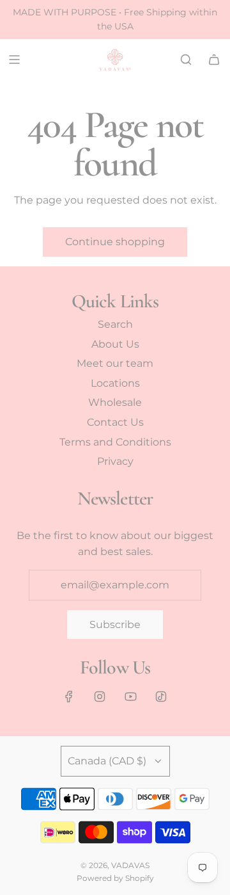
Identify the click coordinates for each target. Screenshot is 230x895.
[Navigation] (14, 59)
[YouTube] (130, 696)
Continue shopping (115, 242)
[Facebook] (69, 696)
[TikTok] (161, 696)
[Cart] (214, 59)
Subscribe (115, 624)
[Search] (186, 59)
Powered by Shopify (115, 878)
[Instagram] (100, 696)
